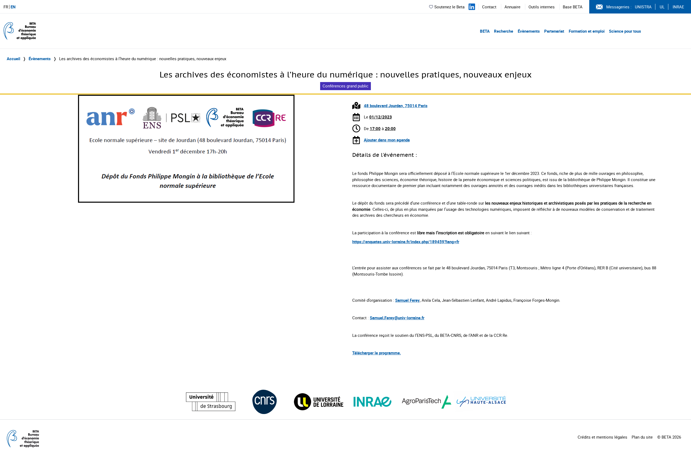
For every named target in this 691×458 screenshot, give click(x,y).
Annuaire (512, 6)
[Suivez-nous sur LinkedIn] (472, 7)
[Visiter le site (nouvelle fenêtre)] (210, 401)
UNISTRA (643, 6)
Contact (489, 6)
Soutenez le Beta (449, 6)
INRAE (678, 6)
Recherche (503, 31)
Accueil (13, 58)
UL (662, 6)
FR (6, 7)
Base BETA (572, 6)
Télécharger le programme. (376, 352)
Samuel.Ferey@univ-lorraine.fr (397, 317)
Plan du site (642, 437)
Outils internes (542, 6)
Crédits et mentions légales (602, 437)
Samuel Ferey (407, 300)
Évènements (529, 31)
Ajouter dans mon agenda (387, 140)
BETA (485, 31)
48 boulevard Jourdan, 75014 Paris (396, 105)
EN (13, 7)
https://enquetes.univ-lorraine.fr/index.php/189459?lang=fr (405, 241)
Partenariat (554, 31)
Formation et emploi (587, 31)
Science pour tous (625, 31)
